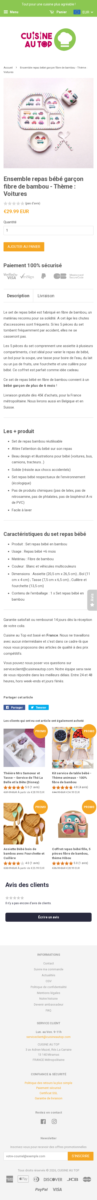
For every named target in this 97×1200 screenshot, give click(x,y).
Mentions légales (48, 993)
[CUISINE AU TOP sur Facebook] (43, 1122)
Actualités (48, 975)
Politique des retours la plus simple (48, 1083)
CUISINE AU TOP (68, 1170)
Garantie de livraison (48, 1098)
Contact (48, 963)
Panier (61, 12)
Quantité (10, 222)
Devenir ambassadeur (48, 1004)
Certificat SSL (49, 1093)
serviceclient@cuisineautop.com (48, 1037)
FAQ (48, 1010)
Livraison (46, 295)
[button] (22, 204)
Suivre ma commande (48, 969)
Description (18, 295)
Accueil (8, 67)
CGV (49, 981)
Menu (13, 12)
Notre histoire (48, 998)
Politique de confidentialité (49, 987)
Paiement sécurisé (48, 1088)
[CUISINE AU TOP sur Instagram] (54, 1122)
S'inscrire (80, 1156)
